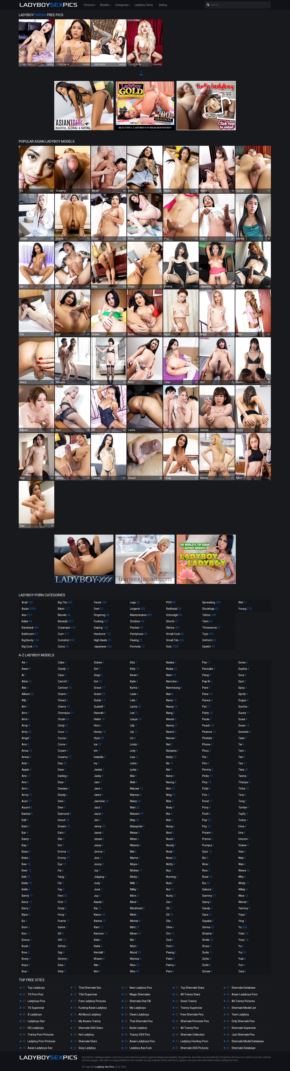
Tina (242, 794)
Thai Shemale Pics (141, 1021)
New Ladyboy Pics (141, 987)
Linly (134, 750)
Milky (134, 889)
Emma (64, 851)
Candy (63, 668)
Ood (169, 939)
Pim (205, 763)
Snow (206, 946)
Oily (169, 920)
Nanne (171, 719)
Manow (135, 794)
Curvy (63, 646)
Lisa (134, 757)
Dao (62, 763)
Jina (98, 857)
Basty (26, 839)
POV (170, 602)
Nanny (172, 725)
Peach (208, 725)
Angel (26, 738)
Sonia (243, 662)
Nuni (170, 883)
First (62, 902)
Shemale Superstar (244, 1027)
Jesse (99, 832)
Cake (62, 662)
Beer (26, 870)
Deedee (64, 788)
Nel (169, 769)
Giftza (63, 946)
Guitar (99, 700)
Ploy (206, 782)
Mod (134, 946)
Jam (98, 782)
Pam (170, 971)
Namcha (172, 681)
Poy (206, 826)
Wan (242, 864)
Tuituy (243, 820)
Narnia (171, 738)
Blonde (64, 615)
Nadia (171, 668)
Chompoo (66, 712)
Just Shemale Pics (243, 1034)
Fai (61, 870)
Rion (206, 870)
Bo (24, 920)
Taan (242, 738)
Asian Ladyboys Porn (245, 994)
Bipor (26, 914)
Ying (242, 920)
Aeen (26, 668)
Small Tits (175, 640)
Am (25, 706)
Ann (25, 744)
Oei (169, 902)
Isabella (100, 757)
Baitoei (27, 813)
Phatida (208, 738)
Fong (62, 914)
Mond (135, 952)
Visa (242, 851)
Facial (100, 602)
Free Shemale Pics (192, 1014)
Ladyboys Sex (36, 1021)
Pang (206, 675)
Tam (242, 750)
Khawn (99, 958)
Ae (24, 662)
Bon (26, 933)
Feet (98, 608)
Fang (62, 876)
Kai (97, 908)
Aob (25, 763)
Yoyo (243, 939)
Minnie (135, 920)
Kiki (97, 965)
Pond (207, 801)
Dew (61, 807)
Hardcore (102, 633)
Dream (64, 826)
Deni (61, 801)
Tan (241, 757)
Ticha (243, 788)
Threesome (211, 627)
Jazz (98, 807)
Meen (134, 839)
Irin (97, 750)
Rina (206, 864)
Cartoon (65, 687)
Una (241, 832)
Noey (170, 807)
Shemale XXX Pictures (195, 1048)
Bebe (26, 857)
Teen (207, 621)
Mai (133, 775)
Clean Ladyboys (139, 1014)
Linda (134, 744)
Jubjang (100, 876)
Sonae (207, 971)
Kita (133, 662)
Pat (206, 706)
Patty (207, 712)
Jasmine (101, 801)
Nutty (171, 895)
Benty (27, 895)
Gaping (101, 627)
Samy (207, 902)
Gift (62, 939)
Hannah (100, 712)
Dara (62, 769)
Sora (242, 675)
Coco (63, 731)
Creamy (64, 757)
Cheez (63, 700)
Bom (26, 927)
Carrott (63, 681)
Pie (205, 757)
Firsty (62, 908)
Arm (25, 788)
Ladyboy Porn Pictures (41, 1041)
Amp (26, 725)
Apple (26, 769)
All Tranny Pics (190, 1027)
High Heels (102, 640)
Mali (133, 782)
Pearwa (209, 731)
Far (61, 883)
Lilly (133, 725)
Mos (134, 971)
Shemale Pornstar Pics (195, 1021)
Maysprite (137, 826)
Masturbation (141, 615)
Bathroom (30, 633)
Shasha (208, 933)
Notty (170, 864)
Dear (62, 782)
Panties (136, 627)
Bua (25, 971)
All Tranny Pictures (243, 1001)
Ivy (96, 763)
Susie (242, 719)
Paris (207, 694)
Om (170, 933)
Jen (97, 820)
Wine (243, 895)
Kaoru (99, 914)
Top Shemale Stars (192, 987)
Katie (98, 946)
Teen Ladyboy (240, 1014)
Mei (133, 851)
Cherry (64, 706)
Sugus (243, 700)
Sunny (244, 712)
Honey (100, 731)
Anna (27, 750)
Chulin (63, 719)
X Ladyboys (35, 1014)
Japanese (103, 646)
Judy (98, 883)
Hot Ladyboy (86, 1034)
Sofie (206, 965)
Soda (207, 952)
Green (99, 694)
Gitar (62, 971)
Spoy (242, 687)
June (98, 889)
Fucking (101, 621)
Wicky (243, 883)
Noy (169, 870)
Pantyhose (138, 633)
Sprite (243, 694)
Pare (206, 687)
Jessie (99, 839)
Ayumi (27, 807)
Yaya (242, 914)
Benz (27, 902)
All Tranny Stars (190, 994)
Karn (98, 927)
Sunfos (244, 706)
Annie (26, 757)
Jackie (99, 769)
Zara (242, 971)
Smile (207, 939)
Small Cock (175, 633)
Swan (243, 725)
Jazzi (98, 813)
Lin (133, 738)
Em (61, 845)
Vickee (243, 845)
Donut (63, 820)
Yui (242, 952)
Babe (27, 621)
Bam (26, 826)
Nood (170, 839)
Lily (134, 731)
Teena (243, 775)
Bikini (64, 608)
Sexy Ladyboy (87, 1048)
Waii (242, 857)
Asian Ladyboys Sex (40, 1048)
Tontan (243, 807)
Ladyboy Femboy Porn (194, 1041)
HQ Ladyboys (36, 1027)
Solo (172, 646)
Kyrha (134, 687)
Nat (169, 744)
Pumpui (208, 845)
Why (242, 876)
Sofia (206, 958)
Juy (97, 895)
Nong (170, 826)
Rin (205, 857)
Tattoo (209, 615)
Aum (27, 801)
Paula (206, 719)
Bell (26, 876)
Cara (62, 675)
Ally (25, 700)
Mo (133, 939)
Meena (135, 845)
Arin (26, 775)
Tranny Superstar (191, 1007)
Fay (61, 889)
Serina (208, 927)
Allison (28, 694)
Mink (134, 914)
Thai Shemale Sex (90, 987)
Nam (171, 675)
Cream (63, 750)
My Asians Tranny (90, 1021)
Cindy (63, 725)
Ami (25, 712)
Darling (63, 775)
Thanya (244, 782)
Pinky (207, 775)
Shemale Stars (88, 1041)
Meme (135, 857)
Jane (98, 788)
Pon (205, 794)
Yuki (242, 958)
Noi (169, 813)
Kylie (134, 681)
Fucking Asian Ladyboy (93, 1007)
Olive (170, 927)
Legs (135, 602)
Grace (99, 687)
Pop (206, 820)
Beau (26, 851)
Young (245, 608)
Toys (207, 633)
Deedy (63, 794)
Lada (134, 694)
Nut (170, 889)
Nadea (171, 662)
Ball (25, 820)
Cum (63, 633)
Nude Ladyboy (138, 1027)
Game (62, 927)
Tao (242, 763)
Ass (27, 615)
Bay (25, 845)
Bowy (26, 958)
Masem (136, 813)
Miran (135, 933)
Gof (97, 668)
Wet (242, 602)
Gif (61, 933)
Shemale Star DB (140, 1001)
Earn (62, 832)
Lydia (134, 769)
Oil (169, 914)
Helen (99, 719)
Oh (169, 908)
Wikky (243, 889)
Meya (134, 864)
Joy (97, 870)
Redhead (173, 608)
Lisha (134, 763)
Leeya (135, 719)
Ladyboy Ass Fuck (141, 1048)
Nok (169, 820)
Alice (27, 681)
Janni (98, 794)
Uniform (209, 640)
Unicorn (244, 839)
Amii (26, 719)
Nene (170, 775)
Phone (207, 744)
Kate (98, 939)
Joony (99, 864)
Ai (24, 675)
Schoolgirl (174, 615)
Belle (26, 889)
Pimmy (207, 769)
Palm (170, 958)
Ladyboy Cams (144, 5)
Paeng (171, 952)
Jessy (98, 845)
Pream (207, 832)
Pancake (208, 668)
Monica (135, 958)
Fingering (101, 615)
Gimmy (63, 958)
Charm (63, 694)
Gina (61, 965)
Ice (97, 744)
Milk (134, 883)
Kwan (134, 675)
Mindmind (137, 908)
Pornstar (137, 646)
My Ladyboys (138, 1007)
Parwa (207, 700)
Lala (133, 700)
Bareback (30, 627)
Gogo (98, 675)
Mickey (136, 870)
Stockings (210, 608)
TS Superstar (36, 1007)
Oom (170, 946)
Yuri (241, 965)
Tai (241, 744)
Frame (64, 920)
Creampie (66, 627)
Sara (207, 914)
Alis (25, 687)
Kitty (134, 668)
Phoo (206, 750)
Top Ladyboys (36, 987)
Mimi (135, 895)
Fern (62, 895)
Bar (25, 832)
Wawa (244, 870)
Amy (26, 731)
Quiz (207, 851)
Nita (169, 801)
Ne (169, 763)
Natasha (172, 750)
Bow (25, 952)
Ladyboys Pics (36, 1001)
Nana (171, 700)
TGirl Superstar (88, 994)
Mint (134, 927)
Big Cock (30, 646)
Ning (170, 794)
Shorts (172, 621)
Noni (170, 832)
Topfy (243, 813)
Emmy (64, 857)
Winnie (243, 902)
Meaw (135, 832)
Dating (163, 5)
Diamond (64, 813)
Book (26, 946)
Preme (207, 839)
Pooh (206, 813)
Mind (134, 902)
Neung (171, 782)
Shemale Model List (244, 1007)
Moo (134, 965)
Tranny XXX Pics (140, 1034)
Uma (242, 826)
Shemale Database (243, 987)
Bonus (27, 939)
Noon (171, 857)
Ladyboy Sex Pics (104, 1066)
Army (27, 794)
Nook (170, 851)
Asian (29, 608)
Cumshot (66, 640)
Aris (25, 782)
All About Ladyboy (90, 1014)
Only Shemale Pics (243, 1021)
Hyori (99, 738)
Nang (170, 712)
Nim (170, 788)
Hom (98, 725)
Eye (62, 864)
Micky (134, 876)
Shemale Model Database (248, 1041)
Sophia (243, 668)
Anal (27, 602)
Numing (172, 876)
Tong (242, 801)
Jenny (99, 826)
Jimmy (99, 851)
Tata (243, 769)
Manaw (136, 788)
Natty (171, 757)
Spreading (211, 602)
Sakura (207, 889)
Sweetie (244, 731)
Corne (62, 744)
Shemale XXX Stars (91, 1027)
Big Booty (30, 640)
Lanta (135, 706)
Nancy (172, 706)
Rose (207, 876)
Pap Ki (207, 681)
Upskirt (208, 646)
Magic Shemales (140, 994)
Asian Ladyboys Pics (142, 1041)
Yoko (243, 933)
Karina (100, 920)
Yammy (244, 908)
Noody (171, 845)
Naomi (171, 731)
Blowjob (65, 621)
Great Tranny (189, 1001)
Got (98, 681)
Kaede (99, 902)
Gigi (61, 952)
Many (135, 801)
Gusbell (99, 706)
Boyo (26, 965)
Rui (206, 883)
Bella (27, 883)
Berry (26, 908)
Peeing (136, 640)
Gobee (99, 662)
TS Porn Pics (35, 994)
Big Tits (65, 602)
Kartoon (101, 933)
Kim (97, 971)
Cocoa (63, 738)
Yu (241, 946)
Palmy (171, 965)
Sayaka (208, 920)
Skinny (173, 627)
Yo (242, 927)
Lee (134, 712)
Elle (61, 839)
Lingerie (137, 608)
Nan (169, 694)
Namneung (174, 687)
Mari (134, 807)
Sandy (207, 908)
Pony (206, 807)
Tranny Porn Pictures (41, 1034)
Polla (206, 788)
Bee (26, 864)
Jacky (98, 775)
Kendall (99, 952)
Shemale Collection (193, 1034)
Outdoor (137, 621)
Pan (206, 662)
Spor (242, 681)
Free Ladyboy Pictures (92, 1001)
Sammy (209, 895)
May (134, 820)
